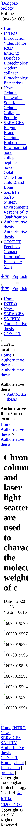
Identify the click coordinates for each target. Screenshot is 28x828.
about (19, 762)
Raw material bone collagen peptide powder (15, 157)
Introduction (14, 38)
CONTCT (12, 241)
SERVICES (14, 122)
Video (9, 43)
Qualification (15, 217)
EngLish (19, 276)
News (9, 87)
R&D (8, 48)
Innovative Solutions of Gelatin (14, 102)
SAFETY (12, 192)
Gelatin (10, 92)
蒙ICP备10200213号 (11, 798)
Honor (20, 43)
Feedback (12, 246)
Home (9, 28)
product (7, 772)
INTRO (10, 33)
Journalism (10, 767)
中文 (5, 276)
